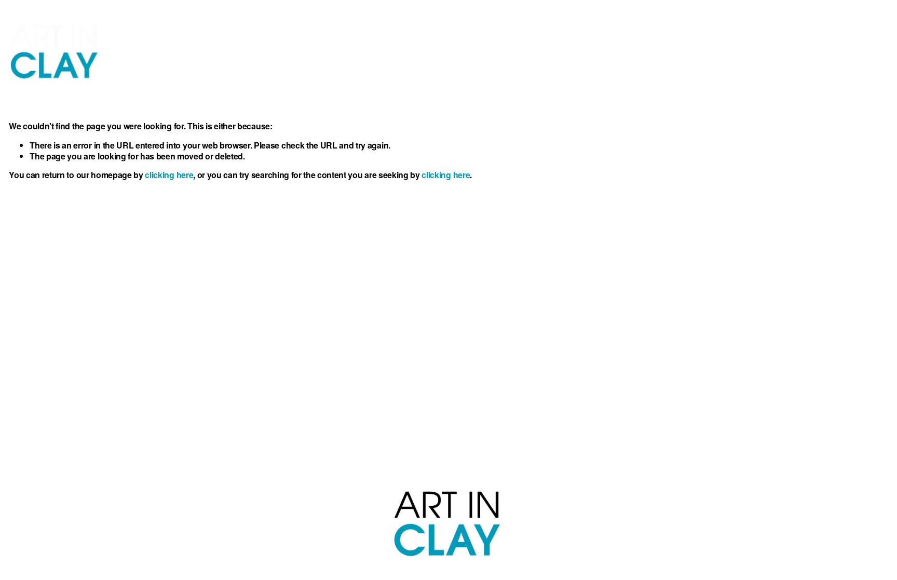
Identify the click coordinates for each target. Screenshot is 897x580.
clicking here (169, 175)
